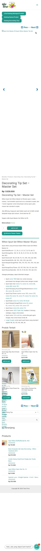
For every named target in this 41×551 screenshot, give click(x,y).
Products (10, 177)
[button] (36, 33)
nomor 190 (24, 293)
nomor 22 (25, 284)
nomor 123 (11, 305)
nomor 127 (26, 305)
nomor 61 (25, 303)
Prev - (26, 27)
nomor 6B (32, 284)
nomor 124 (18, 305)
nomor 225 (32, 293)
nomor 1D (18, 291)
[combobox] (20, 412)
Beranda (4, 177)
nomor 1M (15, 286)
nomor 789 (12, 279)
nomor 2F (9, 298)
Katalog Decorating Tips (11, 20)
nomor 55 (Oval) (24, 301)
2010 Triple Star (18, 310)
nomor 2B (11, 291)
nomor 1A (16, 301)
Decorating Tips (18, 177)
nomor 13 (19, 284)
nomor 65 (16, 308)
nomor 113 (23, 308)
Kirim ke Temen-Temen (12, 233)
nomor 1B (9, 296)
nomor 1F (21, 296)
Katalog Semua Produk (11, 17)
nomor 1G (28, 296)
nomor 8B (9, 286)
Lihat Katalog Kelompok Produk (14, 13)
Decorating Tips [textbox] (19, 412)
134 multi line (18, 315)
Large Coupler (10, 320)
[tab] (20, 238)
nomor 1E (15, 296)
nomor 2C (35, 296)
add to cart (14, 228)
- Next (33, 27)
